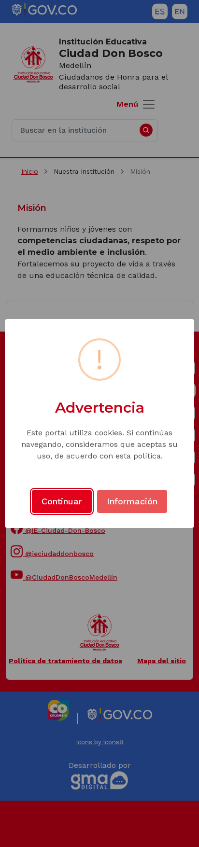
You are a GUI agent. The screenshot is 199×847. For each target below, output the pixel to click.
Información (132, 501)
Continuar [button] (62, 501)
